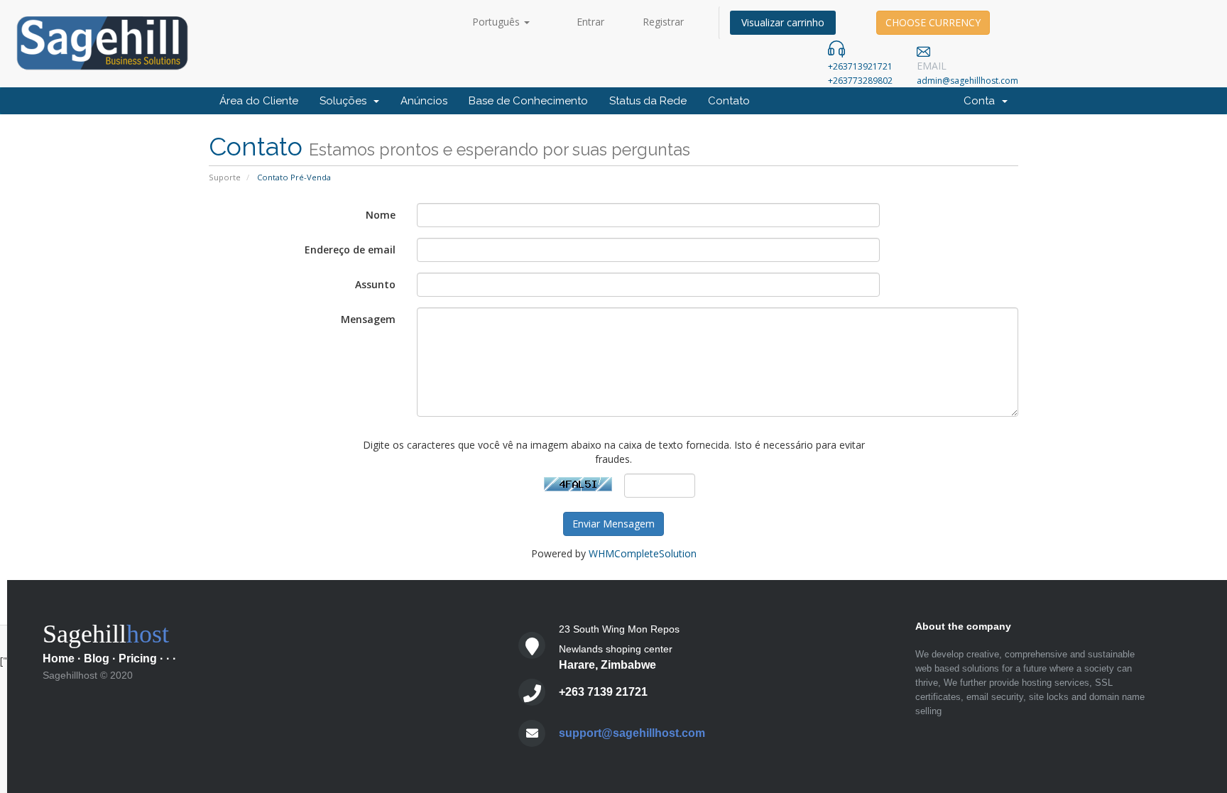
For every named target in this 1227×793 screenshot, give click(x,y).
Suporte (225, 177)
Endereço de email (350, 249)
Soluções (346, 100)
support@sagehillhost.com (632, 733)
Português (497, 21)
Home (59, 658)
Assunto (375, 284)
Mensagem (368, 319)
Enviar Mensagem (613, 523)
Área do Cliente (258, 100)
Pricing (138, 658)
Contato (729, 100)
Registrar (663, 21)
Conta (982, 100)
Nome (381, 215)
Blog (96, 658)
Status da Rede (648, 100)
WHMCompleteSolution (643, 553)
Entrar (590, 21)
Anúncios (423, 100)
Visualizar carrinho (782, 22)
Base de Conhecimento (528, 100)
